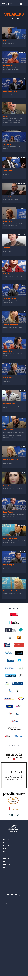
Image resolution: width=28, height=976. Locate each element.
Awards (5, 848)
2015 (17, 18)
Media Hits (7, 864)
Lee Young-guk (8, 565)
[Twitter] (12, 895)
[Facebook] (8, 895)
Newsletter (7, 884)
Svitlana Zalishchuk (10, 591)
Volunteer (7, 878)
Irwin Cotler (7, 116)
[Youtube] (16, 895)
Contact (6, 887)
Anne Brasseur (8, 65)
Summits (6, 839)
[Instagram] (20, 895)
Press (5, 867)
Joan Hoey (7, 248)
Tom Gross (7, 197)
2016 (12, 18)
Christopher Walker (10, 538)
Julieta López (8, 377)
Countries (6, 858)
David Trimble (8, 512)
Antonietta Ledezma (10, 325)
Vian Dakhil (7, 144)
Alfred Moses (8, 430)
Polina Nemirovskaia (10, 459)
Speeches (6, 842)
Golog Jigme (7, 274)
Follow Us (6, 881)
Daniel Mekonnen (9, 403)
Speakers (6, 845)
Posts (5, 861)
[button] (21, 3)
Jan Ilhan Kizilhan (9, 298)
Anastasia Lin (8, 351)
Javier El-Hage (8, 170)
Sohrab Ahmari (8, 41)
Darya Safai (7, 486)
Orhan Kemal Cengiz (10, 92)
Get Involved (7, 875)
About (5, 851)
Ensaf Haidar (7, 221)
